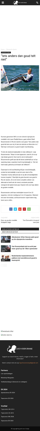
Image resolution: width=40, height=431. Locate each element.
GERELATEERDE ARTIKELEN (10, 229)
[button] (37, 2)
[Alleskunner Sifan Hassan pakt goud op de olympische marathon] (6, 239)
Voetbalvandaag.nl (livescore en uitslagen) (14, 382)
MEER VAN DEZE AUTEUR (10, 232)
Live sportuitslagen (7, 373)
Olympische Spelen (6, 52)
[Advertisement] (20, 26)
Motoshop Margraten (7, 377)
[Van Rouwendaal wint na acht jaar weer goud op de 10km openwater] (6, 248)
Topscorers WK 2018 (7, 416)
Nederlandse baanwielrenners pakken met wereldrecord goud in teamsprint (24, 258)
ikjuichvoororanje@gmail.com (28, 363)
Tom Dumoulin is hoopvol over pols (31, 221)
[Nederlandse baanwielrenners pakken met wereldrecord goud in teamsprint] (6, 258)
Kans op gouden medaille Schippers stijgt (9, 221)
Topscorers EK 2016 (7, 413)
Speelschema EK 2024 (8, 392)
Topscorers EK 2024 (7, 398)
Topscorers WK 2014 (7, 409)
